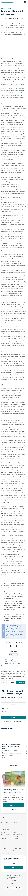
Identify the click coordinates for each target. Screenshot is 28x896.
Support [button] (3, 817)
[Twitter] (13, 646)
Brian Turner (14, 17)
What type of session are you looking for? (13, 697)
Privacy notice (5, 853)
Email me (11, 682)
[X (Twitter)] (13, 888)
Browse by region (17, 820)
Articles (7, 6)
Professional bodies (18, 834)
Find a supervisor (5, 834)
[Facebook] (10, 646)
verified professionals (19, 721)
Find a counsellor (5, 820)
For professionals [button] (6, 829)
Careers (16, 846)
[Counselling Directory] (8, 2)
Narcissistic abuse (13, 654)
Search (13, 717)
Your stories (4, 822)
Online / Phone (13, 705)
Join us (3, 832)
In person (13, 700)
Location (5, 708)
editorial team (13, 632)
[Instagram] (10, 888)
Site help (15, 822)
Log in (14, 832)
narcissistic (20, 90)
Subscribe (13, 805)
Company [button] (4, 843)
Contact (3, 848)
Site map (3, 824)
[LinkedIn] (16, 646)
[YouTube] (16, 888)
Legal (2, 850)
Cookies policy (17, 848)
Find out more (13, 809)
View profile (20, 682)
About (3, 846)
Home (2, 6)
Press (14, 850)
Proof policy (4, 838)
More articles (13, 765)
